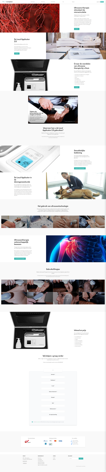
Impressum (39, 457)
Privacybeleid (40, 459)
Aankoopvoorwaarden (41, 463)
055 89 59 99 (25, 461)
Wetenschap (43, 1)
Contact (54, 457)
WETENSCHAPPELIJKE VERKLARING (19, 258)
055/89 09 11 (60, 362)
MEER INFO (102, 1)
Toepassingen (33, 1)
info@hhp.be (25, 463)
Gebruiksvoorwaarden (41, 462)
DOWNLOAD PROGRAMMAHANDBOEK (79, 168)
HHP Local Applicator (79, 466)
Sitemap (54, 459)
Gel (63, 1)
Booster (73, 1)
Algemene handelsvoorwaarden (42, 464)
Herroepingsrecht (40, 460)
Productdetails (53, 1)
